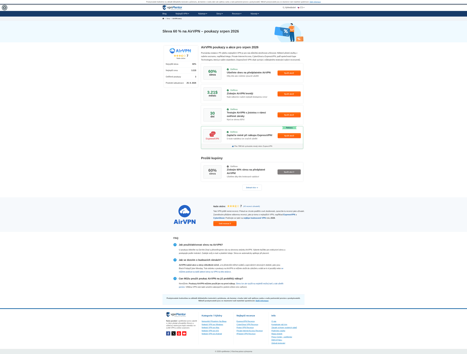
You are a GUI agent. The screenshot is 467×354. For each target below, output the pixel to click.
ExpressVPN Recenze (246, 321)
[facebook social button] (168, 333)
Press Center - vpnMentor (281, 337)
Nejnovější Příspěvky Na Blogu (214, 321)
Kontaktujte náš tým (279, 324)
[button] (4, 7)
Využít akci (288, 73)
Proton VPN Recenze (245, 327)
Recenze (236, 14)
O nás (273, 321)
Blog (164, 14)
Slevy (218, 14)
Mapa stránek (276, 334)
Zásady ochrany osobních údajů (284, 327)
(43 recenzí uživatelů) (251, 206)
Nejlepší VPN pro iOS (210, 331)
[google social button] (179, 333)
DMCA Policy (276, 340)
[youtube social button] (184, 333)
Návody (254, 14)
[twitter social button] (173, 333)
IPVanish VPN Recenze (246, 334)
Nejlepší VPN (181, 14)
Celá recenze (224, 224)
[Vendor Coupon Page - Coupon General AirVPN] (252, 73)
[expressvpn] (252, 137)
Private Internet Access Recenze (250, 331)
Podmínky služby (278, 331)
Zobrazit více (251, 187)
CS (301, 7)
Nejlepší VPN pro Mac (210, 327)
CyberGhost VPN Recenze (247, 324)
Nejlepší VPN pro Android (212, 334)
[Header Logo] (172, 7)
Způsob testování (278, 343)
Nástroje (202, 14)
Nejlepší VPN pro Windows (212, 324)
